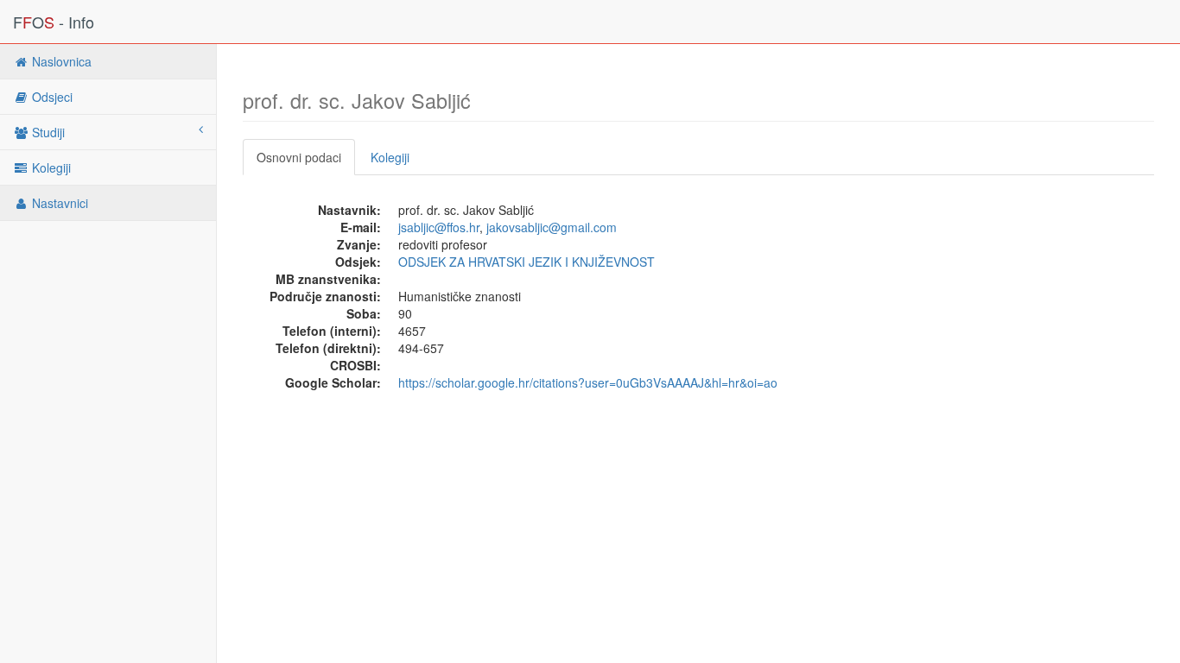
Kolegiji (50, 167)
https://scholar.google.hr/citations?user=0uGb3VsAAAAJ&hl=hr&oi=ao (587, 382)
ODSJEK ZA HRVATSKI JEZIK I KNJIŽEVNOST (526, 261)
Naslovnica (60, 61)
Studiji (47, 132)
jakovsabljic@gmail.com (551, 227)
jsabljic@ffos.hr (438, 227)
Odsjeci (51, 96)
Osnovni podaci (299, 157)
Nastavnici (58, 203)
